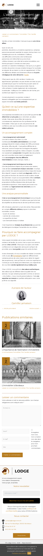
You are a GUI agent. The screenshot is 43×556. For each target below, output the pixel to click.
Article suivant (35, 308)
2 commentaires (7, 352)
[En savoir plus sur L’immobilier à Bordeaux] (21, 370)
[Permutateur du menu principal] (38, 5)
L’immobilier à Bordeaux (13, 385)
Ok (29, 553)
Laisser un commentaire (10, 34)
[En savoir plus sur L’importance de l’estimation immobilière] (21, 334)
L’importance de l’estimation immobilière (20, 350)
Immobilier (23, 34)
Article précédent (9, 308)
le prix (26, 75)
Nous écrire (22, 535)
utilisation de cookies (19, 553)
